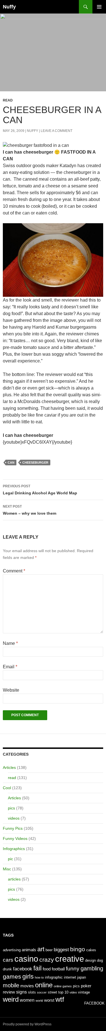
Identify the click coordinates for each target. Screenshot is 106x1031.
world (39, 1000)
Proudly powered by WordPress (27, 1024)
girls (28, 976)
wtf (59, 999)
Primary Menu (99, 7)
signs (21, 992)
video (73, 992)
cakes (91, 950)
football (58, 969)
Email (10, 666)
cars (8, 960)
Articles (9, 767)
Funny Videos (15, 838)
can (11, 462)
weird (11, 999)
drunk (7, 969)
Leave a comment (56, 131)
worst (49, 1000)
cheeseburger (35, 462)
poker (86, 986)
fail (37, 968)
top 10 (63, 992)
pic (10, 859)
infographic (54, 977)
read (8, 100)
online (44, 985)
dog (100, 960)
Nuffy (9, 7)
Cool (7, 788)
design (90, 960)
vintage (84, 992)
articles (14, 879)
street (52, 992)
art (40, 949)
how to (39, 977)
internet (70, 977)
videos (14, 818)
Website (11, 690)
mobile (11, 985)
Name (10, 643)
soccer (42, 992)
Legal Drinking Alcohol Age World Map (40, 489)
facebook (22, 969)
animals (29, 950)
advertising (12, 950)
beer (49, 950)
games (12, 976)
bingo (77, 949)
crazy (46, 959)
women (27, 1000)
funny (72, 969)
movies (27, 986)
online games (63, 986)
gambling (92, 968)
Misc (7, 869)
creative (69, 958)
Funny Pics (13, 828)
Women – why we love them (29, 510)
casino (26, 958)
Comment (14, 570)
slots (32, 992)
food (47, 969)
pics (11, 808)
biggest (61, 949)
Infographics (14, 848)
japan (81, 977)
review (9, 992)
